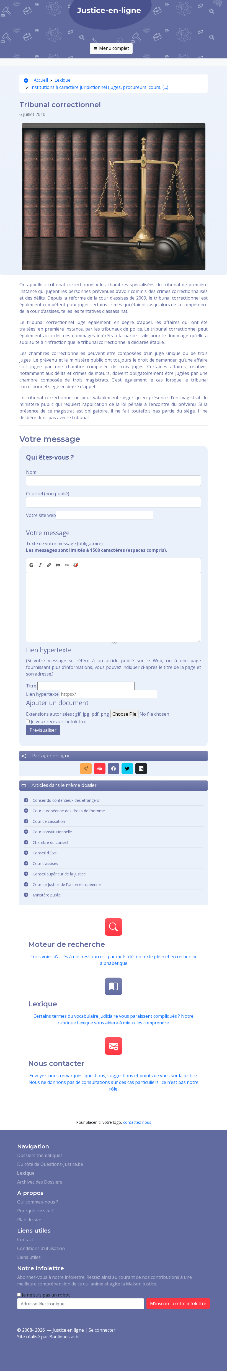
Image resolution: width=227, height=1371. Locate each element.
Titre (31, 686)
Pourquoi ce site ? (35, 1211)
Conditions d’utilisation (41, 1248)
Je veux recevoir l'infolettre (58, 721)
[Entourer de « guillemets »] (66, 565)
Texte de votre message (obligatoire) (64, 543)
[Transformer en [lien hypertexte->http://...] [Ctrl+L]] (49, 565)
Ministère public (47, 895)
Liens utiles (29, 1257)
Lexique (63, 80)
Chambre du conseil (50, 842)
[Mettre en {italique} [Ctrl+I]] (40, 565)
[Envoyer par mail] (86, 768)
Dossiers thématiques (40, 1155)
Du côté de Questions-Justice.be (50, 1164)
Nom (31, 472)
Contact (25, 1239)
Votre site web (41, 515)
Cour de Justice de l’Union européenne (67, 884)
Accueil (40, 80)
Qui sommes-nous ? (37, 1202)
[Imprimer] (99, 768)
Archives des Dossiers (39, 1182)
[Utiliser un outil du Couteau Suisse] (75, 565)
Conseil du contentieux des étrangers (66, 800)
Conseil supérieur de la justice (59, 874)
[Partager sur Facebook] (113, 768)
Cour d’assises (45, 863)
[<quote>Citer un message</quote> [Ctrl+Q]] (57, 565)
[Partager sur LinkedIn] (141, 768)
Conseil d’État (45, 852)
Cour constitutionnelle (52, 831)
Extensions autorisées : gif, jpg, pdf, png (67, 714)
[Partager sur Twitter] (127, 768)
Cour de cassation (49, 821)
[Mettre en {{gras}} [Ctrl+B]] (31, 565)
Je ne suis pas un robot (45, 1295)
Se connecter (102, 1330)
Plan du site (29, 1220)
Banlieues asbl (64, 1337)
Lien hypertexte (42, 694)
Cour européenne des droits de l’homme (69, 810)
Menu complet (113, 48)
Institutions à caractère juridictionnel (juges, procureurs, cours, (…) (99, 87)
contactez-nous (137, 1122)
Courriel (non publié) (47, 494)
